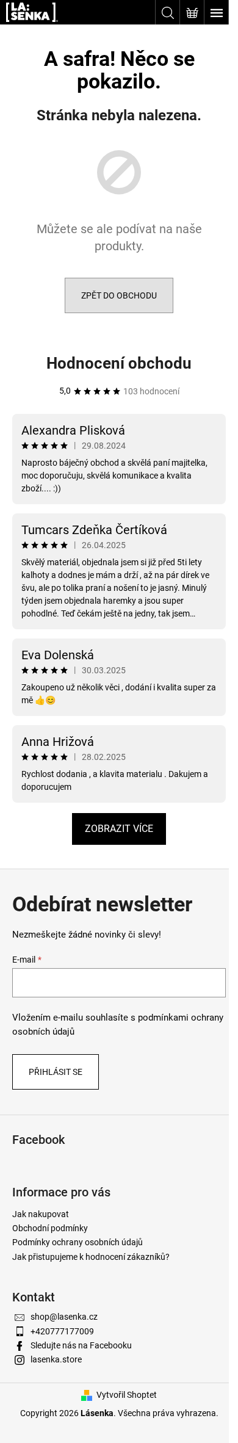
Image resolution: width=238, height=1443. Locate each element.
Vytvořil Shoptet (126, 1395)
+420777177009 (62, 1331)
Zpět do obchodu (119, 295)
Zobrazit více (119, 828)
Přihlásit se (55, 1072)
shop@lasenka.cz (64, 1317)
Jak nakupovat (40, 1214)
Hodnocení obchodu (119, 363)
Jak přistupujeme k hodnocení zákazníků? (91, 1257)
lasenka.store (56, 1359)
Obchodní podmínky (50, 1228)
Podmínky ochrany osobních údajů (77, 1242)
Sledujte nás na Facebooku (81, 1345)
